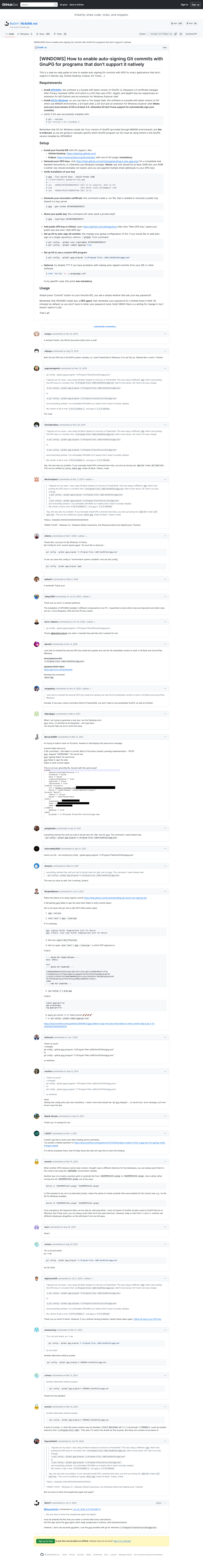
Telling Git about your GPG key (147, 1319)
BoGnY (14, 23)
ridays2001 (49, 596)
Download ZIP (191, 34)
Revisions (26, 34)
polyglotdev (50, 828)
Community (97, 1555)
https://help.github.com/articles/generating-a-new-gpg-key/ (107, 161)
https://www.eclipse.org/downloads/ (76, 157)
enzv (46, 1227)
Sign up (196, 4)
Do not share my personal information (148, 1555)
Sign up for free (46, 1541)
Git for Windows (59, 100)
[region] (101, 185)
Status (88, 1555)
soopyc (48, 334)
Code (11, 34)
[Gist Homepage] (10, 4)
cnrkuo (47, 1244)
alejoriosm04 (50, 1278)
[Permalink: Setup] (37, 143)
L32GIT (47, 1133)
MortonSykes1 (51, 479)
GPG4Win (56, 89)
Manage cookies (125, 1555)
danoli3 (48, 644)
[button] (175, 34)
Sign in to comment (122, 1541)
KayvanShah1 (50, 1441)
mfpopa (48, 351)
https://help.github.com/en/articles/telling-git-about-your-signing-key (115, 898)
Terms (64, 1555)
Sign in (184, 4)
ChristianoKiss (51, 425)
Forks (61, 34)
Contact (113, 1555)
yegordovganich (52, 368)
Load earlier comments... (105, 326)
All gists (64, 4)
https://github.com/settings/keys (100, 226)
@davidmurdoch (59, 633)
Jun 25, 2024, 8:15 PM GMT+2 (87, 1509)
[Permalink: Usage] (37, 288)
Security (80, 1555)
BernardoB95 (50, 737)
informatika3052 (52, 848)
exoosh (48, 1161)
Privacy (72, 1555)
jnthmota (48, 1037)
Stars (44, 34)
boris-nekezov (51, 622)
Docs (106, 1555)
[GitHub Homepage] (42, 1554)
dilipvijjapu (49, 714)
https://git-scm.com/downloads (58, 669)
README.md (29, 23)
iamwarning (50, 1330)
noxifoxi (48, 1071)
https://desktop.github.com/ (81, 153)
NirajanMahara (51, 891)
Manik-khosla (51, 1116)
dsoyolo (48, 866)
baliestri (48, 579)
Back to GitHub (77, 4)
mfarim (47, 536)
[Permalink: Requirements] (37, 83)
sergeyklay (49, 688)
